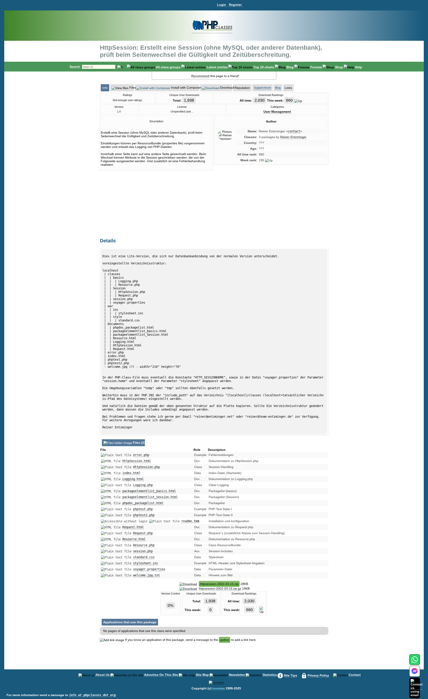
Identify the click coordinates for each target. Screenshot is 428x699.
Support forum (262, 87)
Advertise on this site (161, 675)
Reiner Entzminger (293, 137)
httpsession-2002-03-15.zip (219, 584)
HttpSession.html (136, 461)
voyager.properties (149, 569)
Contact (355, 675)
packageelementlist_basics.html (149, 491)
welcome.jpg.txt (146, 575)
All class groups (168, 67)
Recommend (200, 76)
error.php (141, 455)
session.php (143, 551)
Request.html (133, 527)
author (224, 640)
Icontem (218, 688)
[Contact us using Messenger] (415, 674)
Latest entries (217, 67)
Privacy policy (318, 675)
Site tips (290, 675)
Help (358, 67)
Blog (290, 67)
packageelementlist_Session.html (150, 497)
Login (221, 4)
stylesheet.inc (145, 563)
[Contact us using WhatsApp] (414, 662)
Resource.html (134, 539)
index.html (131, 473)
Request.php (143, 533)
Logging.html (133, 479)
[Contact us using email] (417, 688)
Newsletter (237, 675)
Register (235, 4)
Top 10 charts (263, 67)
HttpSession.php (146, 467)
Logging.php (143, 485)
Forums (316, 67)
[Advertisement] (271, 206)
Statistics (270, 675)
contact (294, 131)
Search (75, 66)
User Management (277, 111)
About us (102, 675)
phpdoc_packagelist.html (142, 503)
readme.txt (190, 521)
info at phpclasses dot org (92, 695)
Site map (202, 675)
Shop (339, 67)
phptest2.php (143, 515)
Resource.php (143, 545)
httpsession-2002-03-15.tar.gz (220, 588)
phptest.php (143, 509)
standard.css (143, 557)
